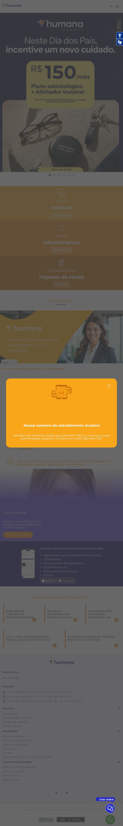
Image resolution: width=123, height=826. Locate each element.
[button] (109, 385)
